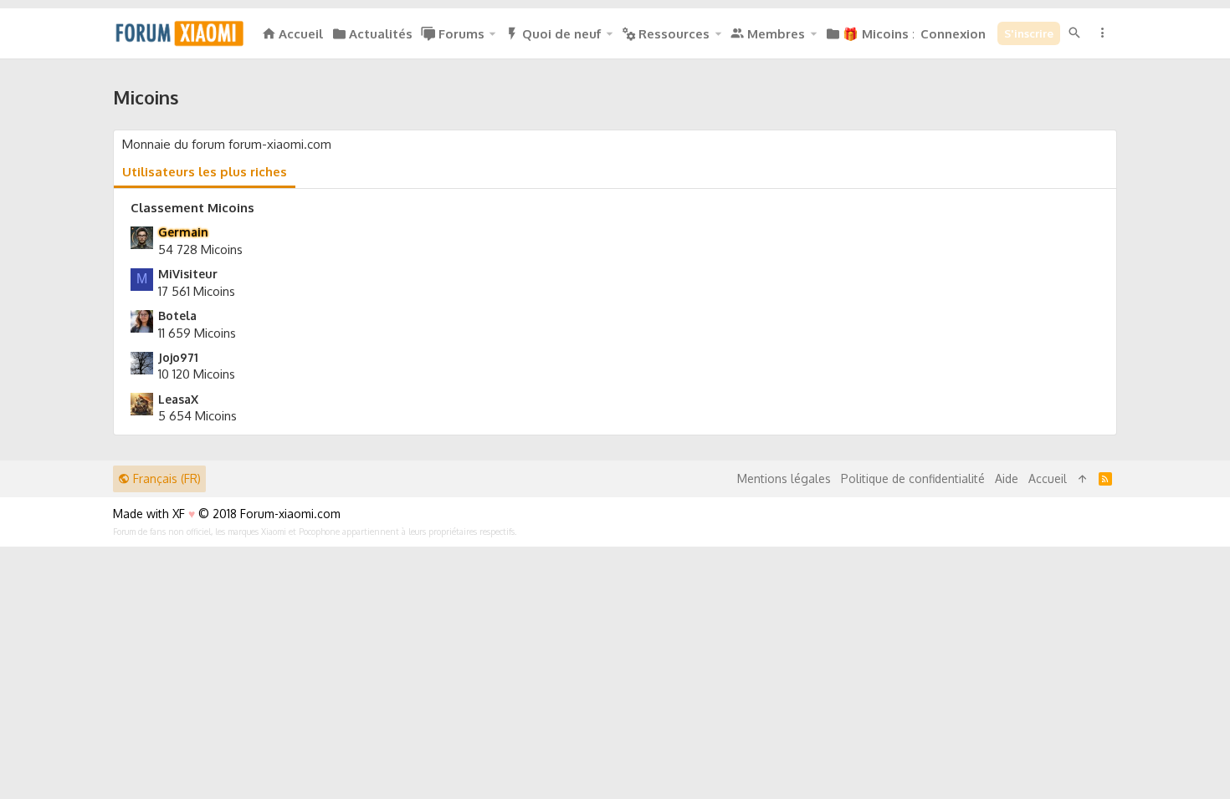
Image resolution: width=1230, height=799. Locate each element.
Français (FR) (165, 478)
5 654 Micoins (197, 416)
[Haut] (1083, 479)
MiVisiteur (188, 274)
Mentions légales (784, 478)
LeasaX (178, 399)
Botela (177, 315)
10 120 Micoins (196, 374)
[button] (492, 33)
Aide (1006, 478)
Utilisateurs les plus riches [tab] (204, 172)
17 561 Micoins (196, 291)
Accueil (1047, 478)
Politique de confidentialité (913, 478)
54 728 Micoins (200, 249)
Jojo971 (178, 357)
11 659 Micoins (197, 333)
